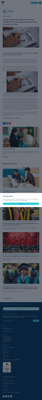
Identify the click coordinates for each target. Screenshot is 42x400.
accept (21, 203)
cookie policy (24, 200)
